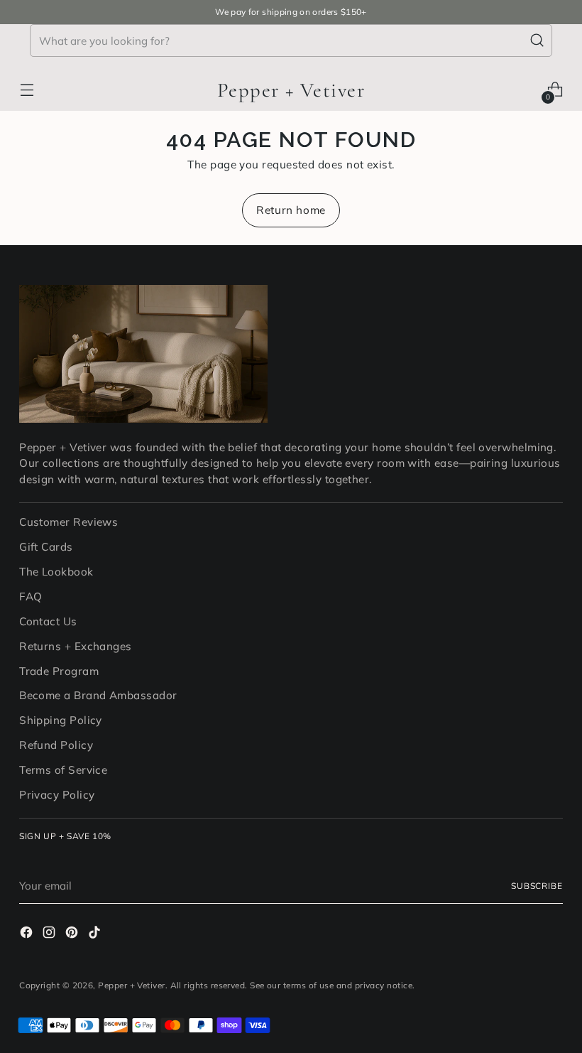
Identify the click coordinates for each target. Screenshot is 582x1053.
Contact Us (48, 621)
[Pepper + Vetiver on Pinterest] (73, 934)
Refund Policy (56, 745)
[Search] (537, 40)
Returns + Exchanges (75, 646)
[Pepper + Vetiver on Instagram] (50, 934)
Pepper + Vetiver (131, 985)
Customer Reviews (68, 522)
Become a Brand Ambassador (98, 695)
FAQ (30, 596)
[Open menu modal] (26, 89)
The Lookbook (56, 571)
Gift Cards (46, 547)
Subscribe (537, 885)
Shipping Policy (60, 720)
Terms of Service (63, 770)
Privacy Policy (56, 794)
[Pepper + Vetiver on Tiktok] (95, 934)
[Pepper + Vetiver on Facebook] (27, 934)
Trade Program (59, 671)
